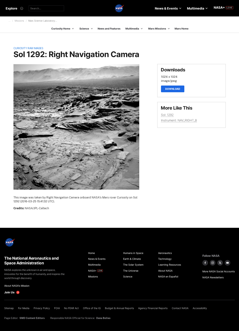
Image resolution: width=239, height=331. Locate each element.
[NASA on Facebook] (205, 263)
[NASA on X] (220, 263)
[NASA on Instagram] (212, 263)
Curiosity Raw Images (28, 48)
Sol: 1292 (167, 115)
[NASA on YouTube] (227, 263)
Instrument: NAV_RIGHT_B (179, 120)
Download (172, 88)
